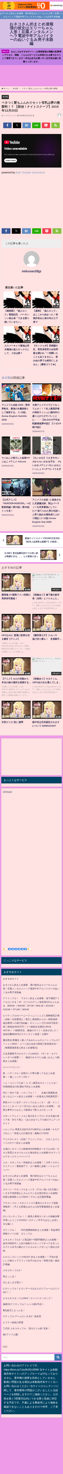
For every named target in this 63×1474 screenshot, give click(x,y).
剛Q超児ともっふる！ (14, 1310)
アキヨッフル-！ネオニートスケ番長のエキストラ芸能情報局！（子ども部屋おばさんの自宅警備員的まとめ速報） (31, 1207)
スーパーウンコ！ (12, 1067)
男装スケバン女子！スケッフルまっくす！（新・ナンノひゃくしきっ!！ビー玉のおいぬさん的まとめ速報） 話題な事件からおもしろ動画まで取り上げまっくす (31, 1106)
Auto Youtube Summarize (30, 172)
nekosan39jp (31, 271)
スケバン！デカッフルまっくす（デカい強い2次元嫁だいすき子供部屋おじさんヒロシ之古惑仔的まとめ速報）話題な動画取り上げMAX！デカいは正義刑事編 (31, 1193)
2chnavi (7, 792)
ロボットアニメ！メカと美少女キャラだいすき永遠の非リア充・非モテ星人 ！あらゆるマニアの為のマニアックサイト (31, 1120)
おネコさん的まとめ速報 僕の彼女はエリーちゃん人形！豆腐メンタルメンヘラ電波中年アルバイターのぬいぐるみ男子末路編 (31, 988)
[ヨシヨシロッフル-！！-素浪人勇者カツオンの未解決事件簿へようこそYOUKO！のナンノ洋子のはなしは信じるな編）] (31, 1220)
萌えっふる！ (9, 1276)
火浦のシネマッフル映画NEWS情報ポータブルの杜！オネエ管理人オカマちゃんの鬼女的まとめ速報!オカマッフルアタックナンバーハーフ (31, 1152)
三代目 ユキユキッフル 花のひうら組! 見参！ (26, 1328)
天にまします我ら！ (13, 1282)
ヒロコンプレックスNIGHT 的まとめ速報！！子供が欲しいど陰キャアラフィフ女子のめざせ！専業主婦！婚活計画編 (31, 1260)
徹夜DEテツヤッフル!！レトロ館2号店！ (23, 1304)
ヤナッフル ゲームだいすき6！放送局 (22, 1316)
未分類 (5, 97)
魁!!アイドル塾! (10, 1334)
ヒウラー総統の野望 (13, 1322)
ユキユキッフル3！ (12, 1270)
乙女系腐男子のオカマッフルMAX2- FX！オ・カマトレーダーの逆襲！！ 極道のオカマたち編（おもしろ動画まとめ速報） (31, 1057)
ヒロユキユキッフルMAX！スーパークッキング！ (28, 1298)
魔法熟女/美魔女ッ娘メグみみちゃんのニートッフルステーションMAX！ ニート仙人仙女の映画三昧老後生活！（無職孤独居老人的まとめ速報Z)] (31, 1044)
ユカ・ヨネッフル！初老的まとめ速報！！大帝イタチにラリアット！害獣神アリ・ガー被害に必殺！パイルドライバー (31, 1166)
